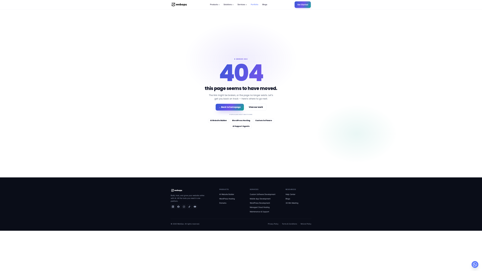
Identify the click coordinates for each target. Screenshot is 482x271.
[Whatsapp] (475, 264)
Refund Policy (306, 224)
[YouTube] (195, 207)
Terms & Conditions (289, 224)
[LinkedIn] (173, 207)
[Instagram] (184, 207)
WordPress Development (260, 203)
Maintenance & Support (259, 212)
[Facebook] (178, 207)
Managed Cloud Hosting (260, 207)
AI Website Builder (226, 194)
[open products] (219, 4)
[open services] (246, 4)
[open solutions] (232, 4)
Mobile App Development (260, 199)
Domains (222, 203)
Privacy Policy (273, 224)
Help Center (290, 194)
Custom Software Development (262, 194)
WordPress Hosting (227, 199)
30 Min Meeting (292, 203)
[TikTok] (189, 207)
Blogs (288, 199)
